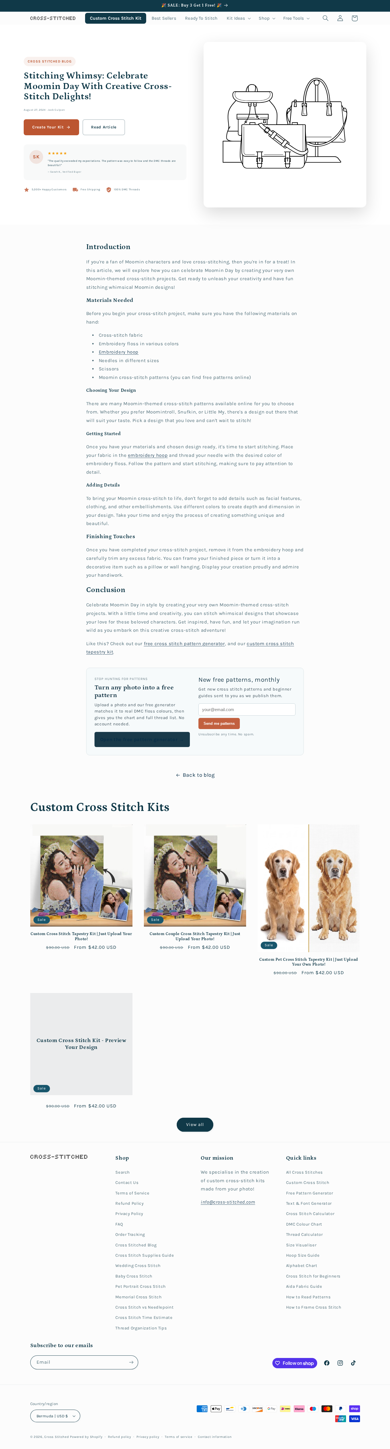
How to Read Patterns (308, 1297)
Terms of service (178, 1437)
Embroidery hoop (118, 352)
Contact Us (126, 1182)
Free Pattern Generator (309, 1193)
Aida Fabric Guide (304, 1286)
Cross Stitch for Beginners (313, 1276)
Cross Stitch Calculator (310, 1213)
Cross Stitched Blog (50, 61)
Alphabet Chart (301, 1265)
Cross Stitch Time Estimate (143, 1317)
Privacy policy (147, 1437)
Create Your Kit (48, 127)
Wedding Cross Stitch (138, 1265)
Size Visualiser (301, 1245)
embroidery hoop (148, 455)
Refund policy (119, 1437)
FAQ (119, 1224)
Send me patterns (219, 723)
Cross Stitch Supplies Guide (144, 1255)
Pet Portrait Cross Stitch (140, 1286)
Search (122, 1172)
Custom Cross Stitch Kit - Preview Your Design (81, 1044)
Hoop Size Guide (302, 1255)
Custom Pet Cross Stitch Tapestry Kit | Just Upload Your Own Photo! (308, 962)
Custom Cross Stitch (307, 1182)
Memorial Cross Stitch (138, 1297)
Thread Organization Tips (141, 1328)
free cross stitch (164, 643)
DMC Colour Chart (304, 1224)
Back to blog (199, 775)
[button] (238, 18)
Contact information (215, 1437)
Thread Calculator (304, 1234)
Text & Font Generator (309, 1203)
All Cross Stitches (304, 1172)
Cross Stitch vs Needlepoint (144, 1307)
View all (195, 1124)
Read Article (103, 127)
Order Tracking (130, 1234)
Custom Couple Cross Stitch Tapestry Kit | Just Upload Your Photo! (195, 936)
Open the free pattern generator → (142, 739)
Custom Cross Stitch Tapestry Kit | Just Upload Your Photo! (81, 936)
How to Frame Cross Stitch (313, 1307)
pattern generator (204, 643)
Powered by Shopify (86, 1437)
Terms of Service (132, 1193)
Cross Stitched (56, 1437)
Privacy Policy (129, 1213)
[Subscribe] (131, 1362)
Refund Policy (129, 1203)
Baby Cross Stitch (133, 1276)
